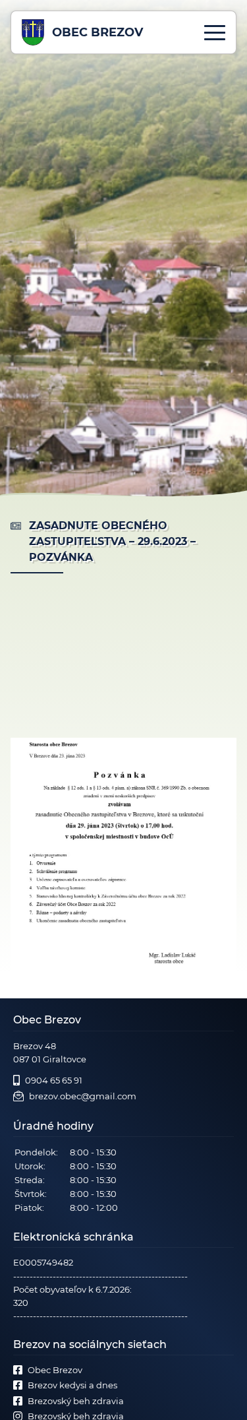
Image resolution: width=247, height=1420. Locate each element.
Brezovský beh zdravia (76, 1401)
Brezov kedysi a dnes (72, 1385)
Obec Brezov (55, 1370)
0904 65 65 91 (53, 1080)
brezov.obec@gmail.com (82, 1096)
